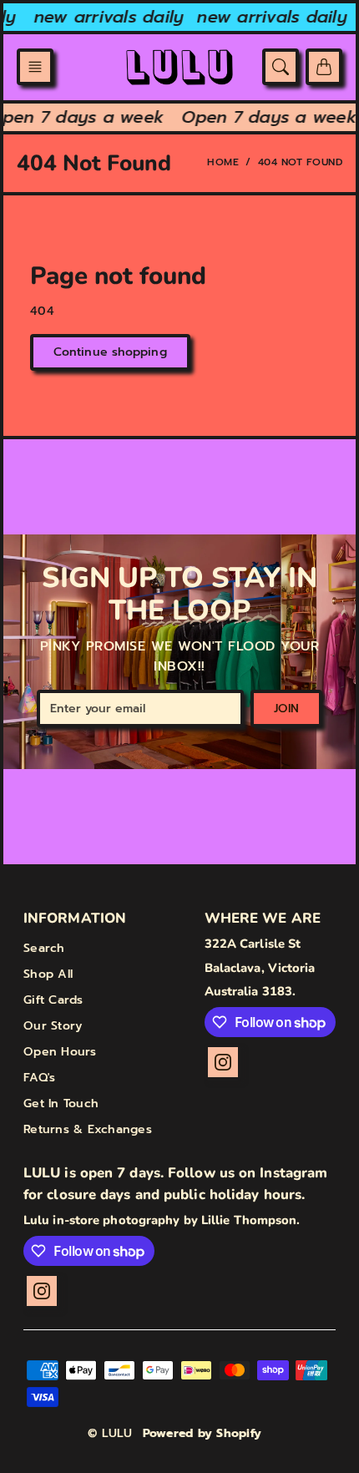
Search (44, 948)
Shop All (48, 974)
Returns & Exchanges (87, 1129)
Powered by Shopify (202, 1433)
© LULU (110, 1433)
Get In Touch (61, 1103)
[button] (35, 66)
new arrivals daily (106, 16)
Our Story (52, 1026)
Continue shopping (110, 352)
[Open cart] (324, 66)
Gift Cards (53, 1000)
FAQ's (39, 1077)
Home (223, 162)
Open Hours (60, 1051)
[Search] (280, 66)
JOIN (286, 708)
